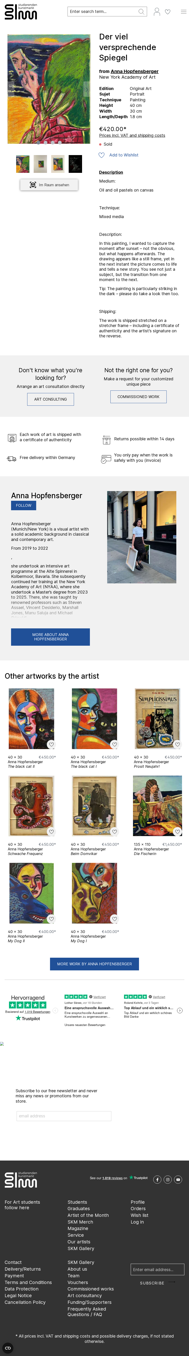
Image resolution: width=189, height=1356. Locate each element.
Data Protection (21, 1289)
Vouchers (78, 1282)
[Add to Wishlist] (51, 744)
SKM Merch (80, 1222)
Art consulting (50, 399)
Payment (14, 1275)
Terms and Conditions (28, 1282)
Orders (138, 1208)
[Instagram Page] (168, 1180)
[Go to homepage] (31, 11)
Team (74, 1275)
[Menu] (183, 11)
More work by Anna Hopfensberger (94, 964)
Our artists (79, 1242)
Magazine (78, 1228)
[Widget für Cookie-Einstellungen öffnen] (7, 1348)
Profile (138, 1202)
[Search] (141, 12)
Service (76, 1235)
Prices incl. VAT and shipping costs (132, 135)
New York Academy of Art (127, 77)
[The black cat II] (31, 718)
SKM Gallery (81, 1248)
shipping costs (76, 1336)
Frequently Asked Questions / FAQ (87, 1311)
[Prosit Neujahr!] (157, 718)
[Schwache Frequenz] (31, 806)
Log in (137, 1222)
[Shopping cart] (175, 9)
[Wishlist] (167, 11)
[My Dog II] (31, 893)
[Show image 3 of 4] (52, 142)
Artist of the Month (88, 1215)
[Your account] (157, 11)
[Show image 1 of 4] (38, 142)
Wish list (139, 1215)
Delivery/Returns (23, 1269)
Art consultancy (85, 1295)
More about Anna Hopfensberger (50, 636)
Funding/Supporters (90, 1302)
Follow (23, 505)
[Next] (86, 89)
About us (77, 1269)
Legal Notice (18, 1295)
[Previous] (10, 89)
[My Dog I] (94, 893)
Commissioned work (138, 396)
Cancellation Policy (25, 1302)
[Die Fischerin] (157, 806)
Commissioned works (91, 1289)
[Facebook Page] (157, 1180)
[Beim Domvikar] (94, 806)
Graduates (79, 1208)
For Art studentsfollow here (22, 1205)
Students (77, 1202)
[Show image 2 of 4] (45, 142)
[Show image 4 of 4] (60, 142)
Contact (13, 1262)
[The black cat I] (94, 718)
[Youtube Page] (178, 1180)
